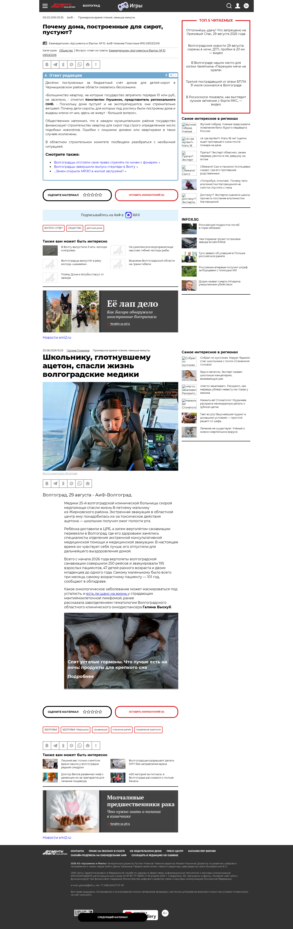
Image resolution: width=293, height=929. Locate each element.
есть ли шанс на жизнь (107, 594)
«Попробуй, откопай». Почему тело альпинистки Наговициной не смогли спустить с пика (224, 184)
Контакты (77, 851)
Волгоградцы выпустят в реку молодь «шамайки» (81, 262)
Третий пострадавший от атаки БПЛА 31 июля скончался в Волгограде (216, 83)
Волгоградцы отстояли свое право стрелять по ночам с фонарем (105, 162)
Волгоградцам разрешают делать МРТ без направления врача (151, 762)
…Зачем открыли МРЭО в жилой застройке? (89, 171)
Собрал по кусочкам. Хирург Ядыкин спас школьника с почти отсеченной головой (225, 361)
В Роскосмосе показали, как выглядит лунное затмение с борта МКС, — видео (216, 100)
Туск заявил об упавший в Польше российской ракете (222, 255)
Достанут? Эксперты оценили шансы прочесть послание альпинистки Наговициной (225, 198)
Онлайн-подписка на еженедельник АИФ (99, 855)
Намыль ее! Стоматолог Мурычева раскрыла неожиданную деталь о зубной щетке (223, 404)
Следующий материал (113, 917)
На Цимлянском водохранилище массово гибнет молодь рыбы (151, 248)
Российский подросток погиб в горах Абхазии (219, 226)
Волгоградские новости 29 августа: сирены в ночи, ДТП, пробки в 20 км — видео (216, 49)
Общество (66, 50)
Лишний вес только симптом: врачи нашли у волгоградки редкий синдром (81, 764)
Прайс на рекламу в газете (107, 851)
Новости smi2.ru (57, 338)
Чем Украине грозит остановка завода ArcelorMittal (219, 241)
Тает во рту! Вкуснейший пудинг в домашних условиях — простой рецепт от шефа (223, 418)
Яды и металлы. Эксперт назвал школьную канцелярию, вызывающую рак (221, 375)
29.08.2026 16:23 (53, 350)
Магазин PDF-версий (202, 851)
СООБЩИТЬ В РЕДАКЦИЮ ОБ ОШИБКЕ (154, 855)
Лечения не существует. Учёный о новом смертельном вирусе (222, 430)
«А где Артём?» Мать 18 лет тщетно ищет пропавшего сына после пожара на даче (223, 142)
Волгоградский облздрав (60, 473)
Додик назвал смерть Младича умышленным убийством (219, 283)
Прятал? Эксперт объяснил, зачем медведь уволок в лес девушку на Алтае (223, 156)
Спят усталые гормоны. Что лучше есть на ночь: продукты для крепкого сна (117, 664)
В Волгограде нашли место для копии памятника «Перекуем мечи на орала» (216, 66)
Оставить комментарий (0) (146, 195)
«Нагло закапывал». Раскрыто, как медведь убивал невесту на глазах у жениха (224, 389)
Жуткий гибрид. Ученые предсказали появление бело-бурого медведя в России (225, 128)
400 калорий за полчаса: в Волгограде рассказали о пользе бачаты (151, 778)
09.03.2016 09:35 (53, 17)
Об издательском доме (146, 851)
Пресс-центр (175, 851)
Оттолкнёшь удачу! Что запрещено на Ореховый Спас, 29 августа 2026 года (216, 32)
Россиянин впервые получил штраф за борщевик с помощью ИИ (223, 269)
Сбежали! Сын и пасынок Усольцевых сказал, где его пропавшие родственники (225, 170)
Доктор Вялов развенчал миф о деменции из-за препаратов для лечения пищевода (82, 778)
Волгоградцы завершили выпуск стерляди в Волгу (94, 167)
